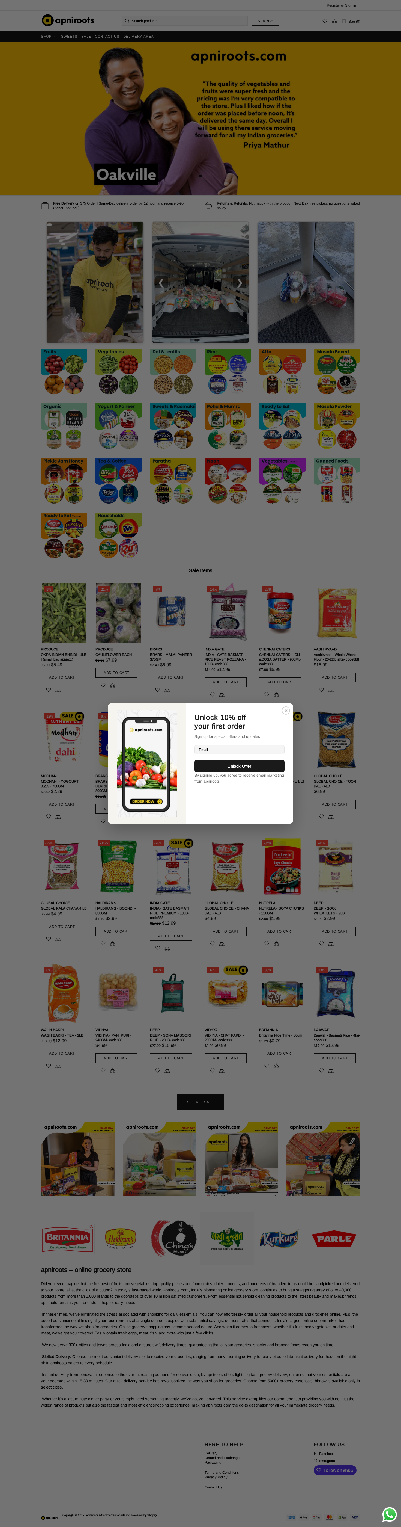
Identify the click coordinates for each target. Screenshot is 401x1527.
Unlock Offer (239, 766)
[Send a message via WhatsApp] (389, 1514)
